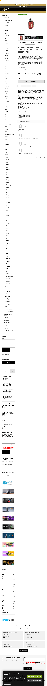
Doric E (7, 200)
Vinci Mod (7, 256)
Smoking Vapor (8, 124)
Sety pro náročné (8, 294)
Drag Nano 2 (8, 217)
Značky (5, 332)
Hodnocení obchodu (8, 397)
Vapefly (6, 141)
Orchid (6, 103)
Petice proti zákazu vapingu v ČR (8, 406)
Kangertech (7, 76)
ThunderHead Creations (9, 134)
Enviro (6, 45)
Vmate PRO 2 (8, 283)
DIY (4, 327)
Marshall (6, 88)
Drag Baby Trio (8, 209)
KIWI (6, 78)
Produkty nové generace (8, 330)
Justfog (6, 75)
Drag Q (7, 218)
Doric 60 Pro (8, 199)
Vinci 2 (7, 248)
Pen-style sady (7, 298)
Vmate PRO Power (9, 285)
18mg (3, 607)
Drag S (7, 220)
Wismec (6, 286)
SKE (6, 121)
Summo (6, 131)
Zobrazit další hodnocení (40, 157)
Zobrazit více (23, 650)
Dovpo (6, 38)
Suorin (6, 133)
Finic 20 (7, 238)
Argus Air (7, 159)
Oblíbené (6, 378)
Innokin (6, 65)
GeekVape (7, 53)
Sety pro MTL (7, 304)
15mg (3, 603)
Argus (7, 156)
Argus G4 (7, 172)
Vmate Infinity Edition (9, 276)
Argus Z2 (7, 194)
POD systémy (7, 299)
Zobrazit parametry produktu (31, 81)
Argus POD (7, 182)
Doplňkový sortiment (7, 328)
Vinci (6, 247)
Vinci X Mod (8, 266)
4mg (2, 583)
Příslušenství (6, 325)
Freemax (6, 48)
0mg (2, 573)
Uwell (6, 138)
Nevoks (6, 96)
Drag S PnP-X (8, 223)
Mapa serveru (6, 398)
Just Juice (7, 73)
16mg (3, 605)
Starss (6, 129)
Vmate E (7, 270)
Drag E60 (7, 210)
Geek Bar (7, 52)
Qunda (6, 114)
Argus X (7, 190)
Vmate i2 (7, 273)
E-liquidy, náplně (7, 319)
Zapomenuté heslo (5, 354)
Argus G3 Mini (8, 169)
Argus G (7, 162)
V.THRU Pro (8, 243)
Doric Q (7, 205)
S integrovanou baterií (9, 308)
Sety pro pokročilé (8, 293)
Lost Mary (7, 85)
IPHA (6, 66)
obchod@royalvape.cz (8, 424)
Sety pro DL (7, 306)
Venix (6, 149)
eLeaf (6, 40)
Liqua (6, 83)
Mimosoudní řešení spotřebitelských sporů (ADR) (8, 393)
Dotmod (6, 37)
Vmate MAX (8, 278)
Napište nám (6, 381)
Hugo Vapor (7, 60)
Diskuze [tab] (29, 86)
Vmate (7, 268)
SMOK (6, 126)
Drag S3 (7, 225)
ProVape (6, 111)
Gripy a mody (6, 317)
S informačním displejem (9, 311)
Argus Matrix (8, 174)
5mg (2, 586)
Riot (6, 118)
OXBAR (6, 104)
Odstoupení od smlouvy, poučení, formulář (8, 390)
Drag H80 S (7, 213)
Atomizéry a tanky (7, 322)
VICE (6, 151)
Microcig (6, 91)
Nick (6, 98)
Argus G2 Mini (8, 166)
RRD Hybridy (7, 303)
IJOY (6, 63)
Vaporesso (7, 144)
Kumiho (6, 80)
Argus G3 (7, 167)
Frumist (6, 50)
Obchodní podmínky (8, 385)
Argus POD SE (8, 185)
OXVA (6, 106)
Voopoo (6, 154)
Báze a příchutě (6, 320)
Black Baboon (7, 30)
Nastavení (7, 683)
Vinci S (7, 263)
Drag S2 (7, 222)
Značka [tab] (33, 86)
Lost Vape (7, 86)
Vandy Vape (7, 139)
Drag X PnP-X (8, 232)
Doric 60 (7, 197)
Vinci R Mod (8, 261)
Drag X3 (7, 235)
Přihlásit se (6, 350)
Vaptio (6, 146)
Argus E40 (7, 161)
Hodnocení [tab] (24, 86)
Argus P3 (7, 184)
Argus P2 (7, 180)
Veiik (6, 147)
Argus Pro (7, 187)
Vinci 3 (7, 250)
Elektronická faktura (8, 396)
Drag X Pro (7, 233)
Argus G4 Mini (8, 175)
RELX (6, 116)
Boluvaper (7, 32)
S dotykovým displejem (9, 313)
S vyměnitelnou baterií (9, 309)
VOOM (6, 152)
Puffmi (6, 113)
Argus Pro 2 (8, 189)
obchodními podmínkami (9, 446)
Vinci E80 (7, 253)
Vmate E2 (7, 271)
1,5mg (3, 576)
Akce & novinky (6, 17)
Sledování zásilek (7, 384)
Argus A (7, 157)
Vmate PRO (8, 281)
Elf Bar (6, 42)
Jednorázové (7, 296)
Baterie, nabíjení (7, 324)
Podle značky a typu (8, 20)
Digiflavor (7, 33)
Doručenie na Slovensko (8, 387)
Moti (6, 93)
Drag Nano (7, 215)
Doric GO (7, 207)
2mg (2, 578)
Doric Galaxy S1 (8, 204)
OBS (6, 99)
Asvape (6, 28)
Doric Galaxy (8, 202)
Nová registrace (5, 353)
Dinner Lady (7, 35)
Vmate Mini (7, 280)
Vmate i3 (7, 275)
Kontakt (5, 379)
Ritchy (6, 119)
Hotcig (6, 58)
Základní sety (7, 291)
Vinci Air (7, 252)
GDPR (5, 395)
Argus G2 (7, 164)
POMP (6, 109)
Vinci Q (7, 260)
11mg (3, 598)
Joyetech (7, 71)
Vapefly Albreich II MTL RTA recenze (7, 410)
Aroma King (7, 25)
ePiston (6, 47)
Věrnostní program (7, 383)
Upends (6, 136)
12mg (3, 600)
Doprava (5, 382)
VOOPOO (39, 74)
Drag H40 (7, 212)
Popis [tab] (19, 86)
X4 (5, 288)
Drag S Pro (7, 227)
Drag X (7, 228)
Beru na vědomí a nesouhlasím (34, 680)
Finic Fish (7, 240)
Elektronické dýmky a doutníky (8, 315)
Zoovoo (6, 289)
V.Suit (7, 242)
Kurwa (6, 81)
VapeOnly (7, 142)
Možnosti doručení (21, 67)
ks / (8, 362)
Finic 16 (7, 237)
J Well (6, 70)
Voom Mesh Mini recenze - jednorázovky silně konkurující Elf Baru (8, 413)
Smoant (6, 123)
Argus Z (7, 192)
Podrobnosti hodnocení (30, 44)
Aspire (6, 27)
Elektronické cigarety (8, 19)
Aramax (6, 24)
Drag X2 (7, 230)
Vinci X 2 (7, 265)
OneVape (7, 101)
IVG (5, 68)
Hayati (6, 57)
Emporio (6, 43)
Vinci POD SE (8, 258)
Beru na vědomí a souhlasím (34, 676)
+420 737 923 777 (7, 426)
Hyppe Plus (7, 62)
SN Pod (6, 128)
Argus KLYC (8, 171)
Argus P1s (7, 179)
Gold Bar (6, 55)
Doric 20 (7, 195)
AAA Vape (7, 22)
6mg (2, 588)
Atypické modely (8, 301)
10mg (3, 595)
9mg (2, 593)
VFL (6, 245)
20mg (3, 610)
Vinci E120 (7, 255)
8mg (2, 590)
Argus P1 (7, 177)
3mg (2, 581)
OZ (5, 108)
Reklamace (6, 388)
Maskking (7, 90)
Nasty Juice (7, 95)
